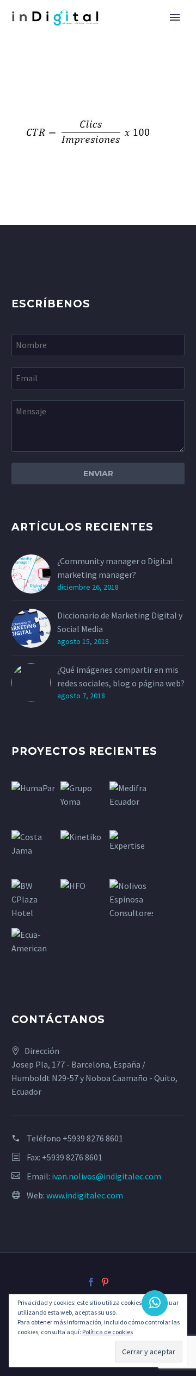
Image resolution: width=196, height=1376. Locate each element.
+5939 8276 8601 (93, 1138)
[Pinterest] (105, 1282)
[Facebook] (91, 1282)
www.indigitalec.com (84, 1195)
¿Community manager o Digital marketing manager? (115, 568)
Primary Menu (175, 17)
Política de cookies (107, 1332)
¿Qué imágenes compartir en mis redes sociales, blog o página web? (121, 676)
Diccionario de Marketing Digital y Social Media (119, 622)
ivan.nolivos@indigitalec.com (106, 1176)
